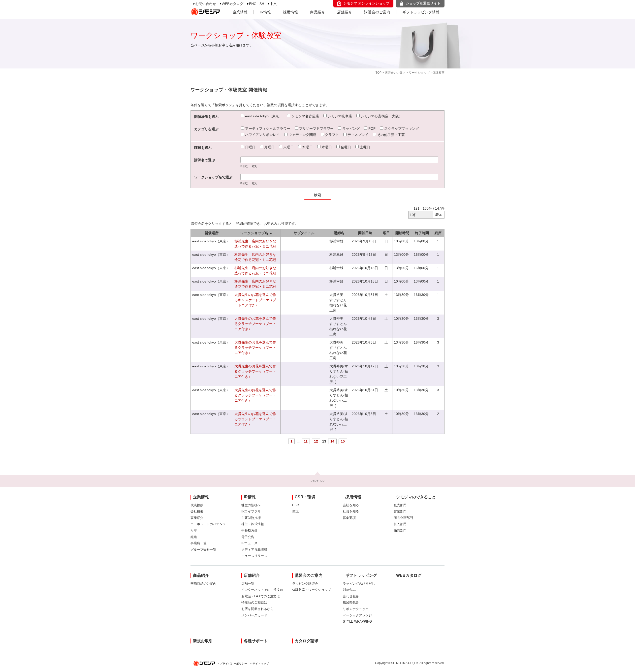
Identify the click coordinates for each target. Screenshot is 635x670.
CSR (295, 505)
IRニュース (249, 543)
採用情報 (290, 12)
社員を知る (351, 511)
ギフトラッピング (361, 575)
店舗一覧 (247, 583)
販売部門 (400, 505)
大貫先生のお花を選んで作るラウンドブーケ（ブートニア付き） (255, 419)
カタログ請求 (306, 641)
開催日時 (365, 233)
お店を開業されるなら (257, 609)
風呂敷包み (351, 602)
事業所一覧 (198, 543)
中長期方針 (249, 530)
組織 (193, 537)
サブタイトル (304, 233)
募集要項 (349, 518)
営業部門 (400, 511)
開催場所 (212, 233)
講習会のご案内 (377, 12)
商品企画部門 (403, 518)
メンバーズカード (254, 615)
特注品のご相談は (254, 602)
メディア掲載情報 (254, 549)
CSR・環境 (305, 497)
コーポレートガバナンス (208, 524)
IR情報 (265, 12)
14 (332, 441)
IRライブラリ (251, 511)
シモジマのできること (416, 497)
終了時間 (422, 233)
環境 (295, 511)
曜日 (386, 233)
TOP (378, 72)
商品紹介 (317, 12)
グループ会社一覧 (203, 549)
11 (306, 441)
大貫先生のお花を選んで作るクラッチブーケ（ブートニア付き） (255, 324)
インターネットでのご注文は (262, 590)
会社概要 (196, 511)
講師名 (339, 233)
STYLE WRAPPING (357, 621)
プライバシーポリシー (233, 663)
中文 (273, 4)
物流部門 (400, 530)
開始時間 (402, 233)
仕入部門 (400, 524)
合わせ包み (351, 596)
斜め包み (349, 590)
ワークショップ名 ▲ (256, 233)
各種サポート (256, 641)
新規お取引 (203, 641)
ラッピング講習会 (305, 583)
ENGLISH (256, 4)
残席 (438, 233)
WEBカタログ (232, 4)
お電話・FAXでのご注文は (260, 596)
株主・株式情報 (252, 524)
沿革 (193, 530)
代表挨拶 (196, 505)
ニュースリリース (254, 556)
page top (317, 480)
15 (343, 441)
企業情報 (240, 12)
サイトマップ (261, 663)
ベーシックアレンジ (357, 615)
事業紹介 (196, 518)
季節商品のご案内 (203, 583)
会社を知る (351, 505)
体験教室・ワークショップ (311, 590)
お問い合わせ (205, 4)
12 (316, 441)
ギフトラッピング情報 (421, 12)
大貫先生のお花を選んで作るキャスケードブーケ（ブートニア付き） (255, 300)
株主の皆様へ (251, 505)
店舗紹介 (344, 12)
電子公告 (247, 537)
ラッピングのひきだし (359, 583)
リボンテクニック (356, 609)
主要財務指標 (251, 518)
